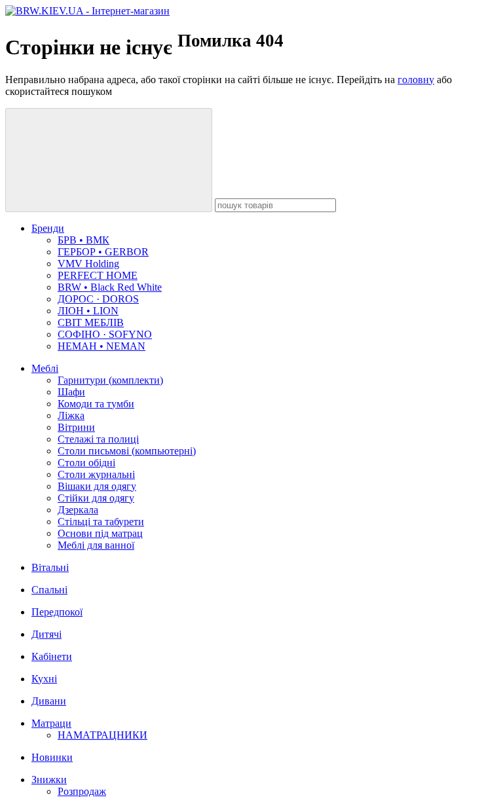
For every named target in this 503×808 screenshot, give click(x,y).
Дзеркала (78, 509)
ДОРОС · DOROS (98, 298)
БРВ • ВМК (83, 240)
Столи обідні (86, 462)
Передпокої (57, 611)
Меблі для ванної (96, 545)
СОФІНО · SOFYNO (105, 334)
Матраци (51, 723)
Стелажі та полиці (98, 439)
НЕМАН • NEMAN (101, 346)
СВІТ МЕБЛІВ (91, 322)
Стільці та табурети (101, 521)
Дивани (48, 701)
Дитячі (46, 634)
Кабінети (51, 656)
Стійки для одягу (96, 498)
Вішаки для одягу (97, 486)
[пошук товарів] (108, 160)
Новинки (52, 757)
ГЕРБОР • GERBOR (103, 251)
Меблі (44, 368)
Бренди (47, 228)
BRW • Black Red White (110, 287)
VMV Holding (88, 263)
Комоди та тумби (96, 403)
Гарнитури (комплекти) (110, 380)
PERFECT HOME (98, 275)
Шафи (71, 391)
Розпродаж (82, 791)
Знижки (49, 779)
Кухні (44, 678)
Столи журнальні (96, 474)
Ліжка (71, 415)
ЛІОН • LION (88, 310)
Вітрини (76, 427)
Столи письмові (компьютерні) (127, 450)
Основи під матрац (100, 533)
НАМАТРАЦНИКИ (102, 735)
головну (416, 79)
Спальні (49, 589)
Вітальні (50, 567)
